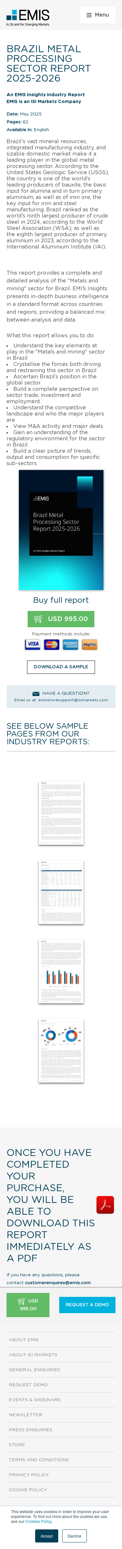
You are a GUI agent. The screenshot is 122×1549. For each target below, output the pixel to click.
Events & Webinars (35, 1400)
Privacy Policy (29, 1475)
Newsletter (25, 1415)
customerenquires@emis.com (58, 1283)
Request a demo (87, 1305)
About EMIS (24, 1340)
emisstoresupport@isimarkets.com (73, 700)
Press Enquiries (30, 1430)
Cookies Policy (38, 1521)
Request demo (28, 1385)
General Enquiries (34, 1370)
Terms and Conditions (39, 1460)
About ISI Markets (33, 1355)
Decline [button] (74, 1536)
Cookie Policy (28, 1490)
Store (17, 1445)
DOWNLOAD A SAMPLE (61, 667)
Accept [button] (47, 1536)
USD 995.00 (67, 619)
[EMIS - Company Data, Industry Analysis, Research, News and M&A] (28, 17)
